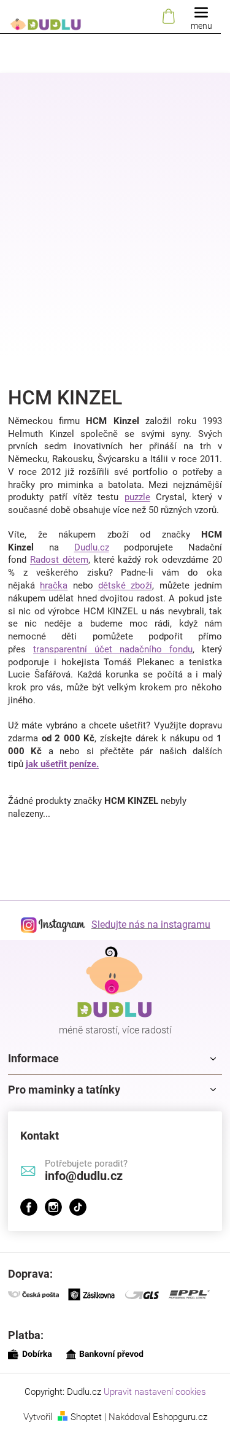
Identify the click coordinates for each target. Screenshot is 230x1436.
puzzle (137, 497)
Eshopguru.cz (180, 1416)
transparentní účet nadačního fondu (113, 649)
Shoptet (86, 1416)
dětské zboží (125, 585)
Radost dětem (59, 559)
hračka (53, 585)
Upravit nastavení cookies (155, 1391)
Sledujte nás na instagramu (150, 924)
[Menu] (201, 17)
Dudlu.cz (91, 547)
